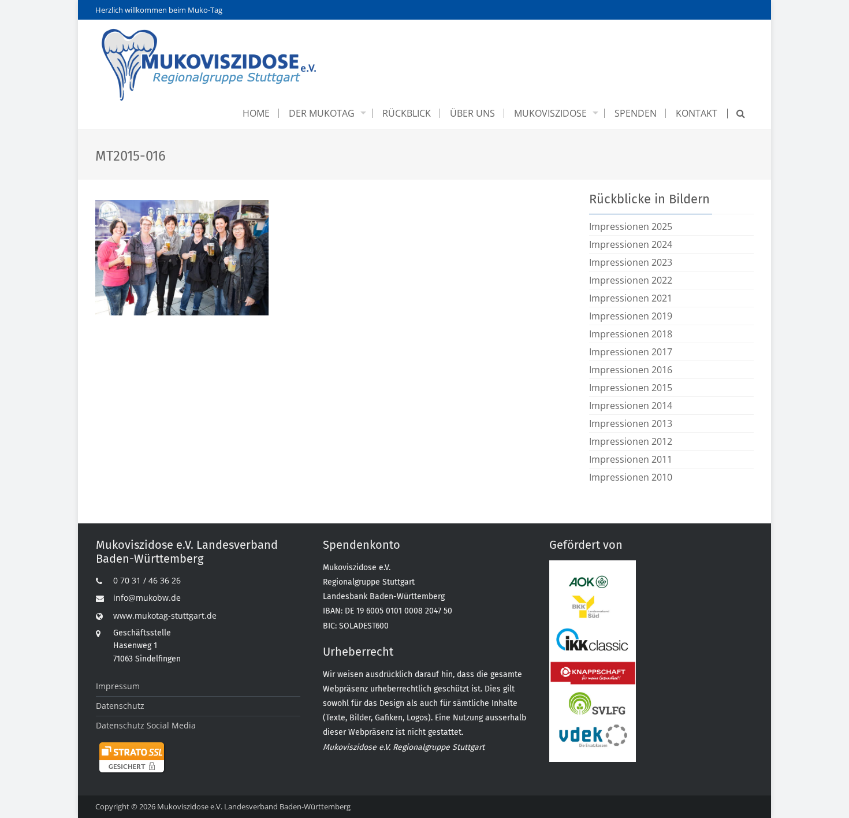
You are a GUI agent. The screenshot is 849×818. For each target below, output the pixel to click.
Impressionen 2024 (630, 244)
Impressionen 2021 (630, 298)
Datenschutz (120, 705)
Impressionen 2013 (630, 423)
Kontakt (696, 113)
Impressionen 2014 (630, 405)
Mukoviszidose (550, 113)
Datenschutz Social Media (146, 725)
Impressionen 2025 (630, 226)
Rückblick (406, 113)
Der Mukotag (322, 113)
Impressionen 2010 (630, 477)
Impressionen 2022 (630, 280)
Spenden (636, 113)
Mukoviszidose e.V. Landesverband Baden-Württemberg (254, 806)
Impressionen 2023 (630, 262)
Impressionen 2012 (630, 441)
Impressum (118, 686)
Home (256, 113)
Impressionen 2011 (630, 459)
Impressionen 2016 (630, 369)
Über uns (472, 113)
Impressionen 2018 (630, 334)
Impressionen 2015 (630, 387)
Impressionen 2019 (630, 316)
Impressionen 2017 (630, 351)
